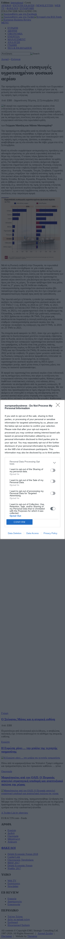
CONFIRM (19, 522)
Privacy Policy (50, 533)
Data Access (32, 533)
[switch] (52, 470)
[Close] (59, 406)
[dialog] (32, 469)
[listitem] (32, 462)
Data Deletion (14, 533)
